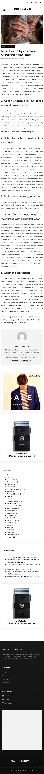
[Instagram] (36, 3)
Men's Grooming (12, 503)
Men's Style (11, 511)
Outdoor (10, 515)
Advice (9, 477)
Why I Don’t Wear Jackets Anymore (19, 569)
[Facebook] (27, 3)
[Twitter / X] (31, 3)
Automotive (11, 482)
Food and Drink (12, 494)
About (4, 676)
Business (10, 487)
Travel (9, 532)
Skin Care (10, 523)
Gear (8, 496)
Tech (8, 530)
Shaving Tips (11, 520)
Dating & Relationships (15, 489)
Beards (9, 484)
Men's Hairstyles (12, 506)
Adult (9, 475)
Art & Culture (11, 479)
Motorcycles (11, 513)
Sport (9, 525)
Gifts (8, 499)
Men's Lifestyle (12, 508)
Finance (9, 491)
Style (8, 527)
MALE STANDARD (22, 9)
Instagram (26, 361)
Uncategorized (12, 534)
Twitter (15, 361)
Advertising (6, 679)
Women (9, 537)
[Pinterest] (40, 3)
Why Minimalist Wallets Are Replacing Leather (23, 576)
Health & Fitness (12, 501)
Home (4, 672)
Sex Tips (10, 518)
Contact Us (6, 682)
